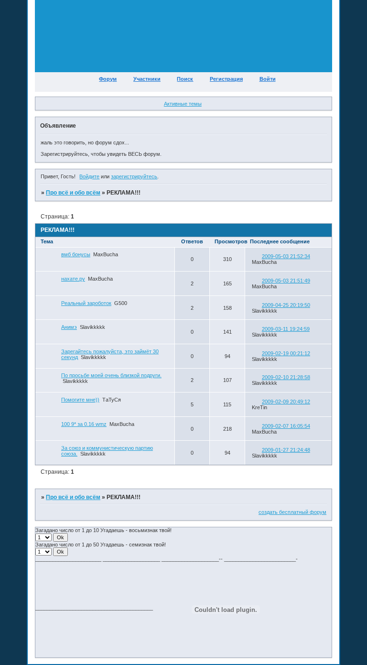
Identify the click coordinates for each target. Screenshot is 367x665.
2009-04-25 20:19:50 (286, 305)
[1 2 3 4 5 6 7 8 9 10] (44, 537)
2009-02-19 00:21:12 (286, 353)
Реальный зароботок (86, 303)
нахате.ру (73, 279)
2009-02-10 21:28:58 (286, 377)
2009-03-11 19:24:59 (286, 329)
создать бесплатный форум (292, 512)
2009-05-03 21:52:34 (286, 256)
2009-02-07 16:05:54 (286, 426)
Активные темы (183, 104)
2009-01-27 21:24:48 (286, 450)
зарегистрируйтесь (134, 176)
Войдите (89, 176)
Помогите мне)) (80, 400)
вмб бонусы (75, 254)
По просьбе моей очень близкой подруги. (111, 375)
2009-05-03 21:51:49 (286, 280)
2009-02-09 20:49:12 (286, 401)
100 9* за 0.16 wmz (84, 424)
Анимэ (69, 327)
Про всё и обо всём (73, 192)
